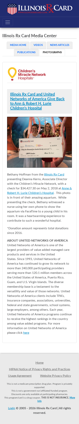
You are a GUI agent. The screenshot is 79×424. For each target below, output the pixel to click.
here (26, 332)
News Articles (59, 45)
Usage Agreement (20, 375)
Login (11, 408)
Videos (38, 45)
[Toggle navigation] (7, 22)
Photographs (52, 52)
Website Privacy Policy (55, 375)
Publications (26, 52)
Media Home (18, 45)
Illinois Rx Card (54, 174)
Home (39, 362)
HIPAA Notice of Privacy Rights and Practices (39, 369)
